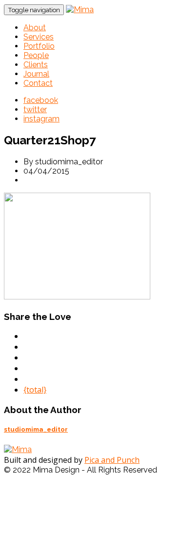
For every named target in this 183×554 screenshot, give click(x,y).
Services (38, 36)
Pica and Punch (112, 460)
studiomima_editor (36, 429)
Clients (35, 64)
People (36, 55)
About (34, 27)
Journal (36, 74)
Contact (38, 83)
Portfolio (39, 46)
